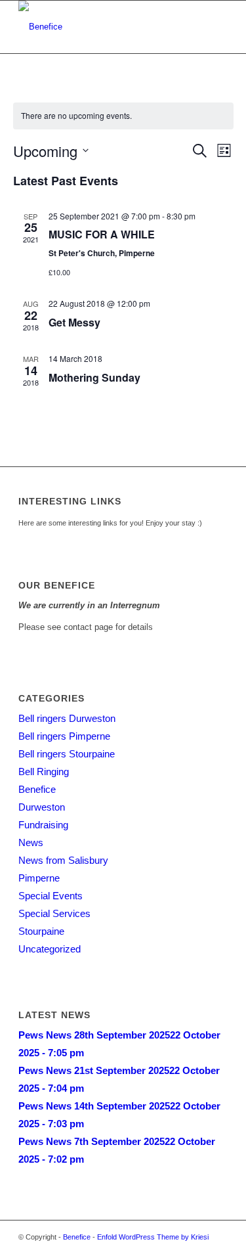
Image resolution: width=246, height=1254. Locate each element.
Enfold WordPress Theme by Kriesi (153, 1237)
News (30, 842)
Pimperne (39, 878)
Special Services (54, 913)
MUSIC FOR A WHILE (102, 234)
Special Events (50, 895)
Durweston (41, 807)
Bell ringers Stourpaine (66, 753)
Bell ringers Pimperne (64, 736)
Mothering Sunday (94, 377)
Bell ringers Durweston (66, 718)
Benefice (37, 789)
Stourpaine (41, 931)
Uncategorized (49, 948)
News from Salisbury (63, 860)
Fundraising (43, 824)
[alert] (123, 115)
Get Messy (74, 322)
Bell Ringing (43, 771)
